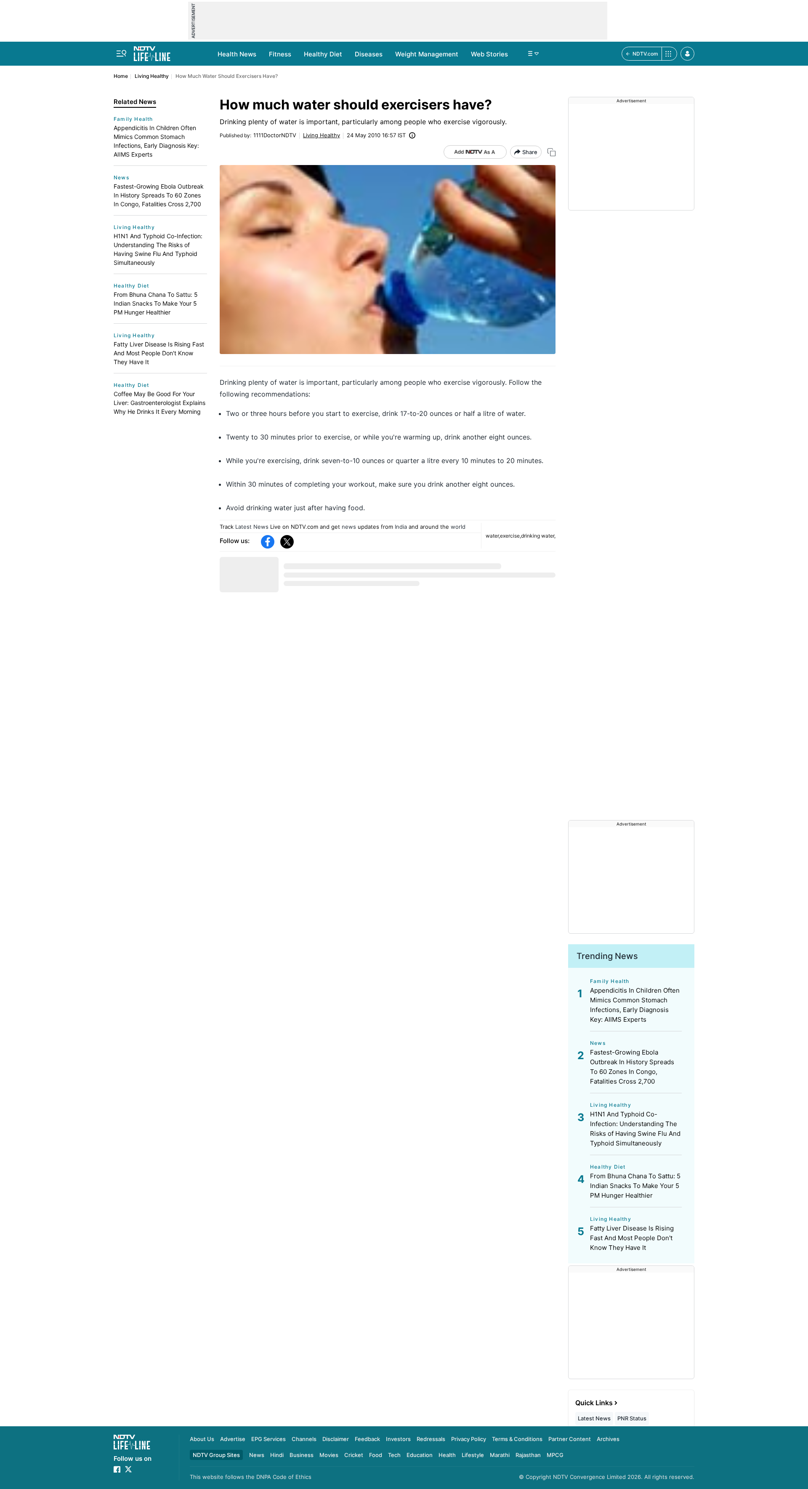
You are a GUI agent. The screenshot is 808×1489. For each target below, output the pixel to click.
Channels (304, 1439)
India (401, 526)
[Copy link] (552, 152)
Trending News (607, 956)
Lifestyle (473, 1455)
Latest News (251, 526)
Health (447, 1455)
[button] (687, 54)
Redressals (431, 1439)
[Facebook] (267, 542)
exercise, (510, 536)
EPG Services (268, 1439)
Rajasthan (528, 1455)
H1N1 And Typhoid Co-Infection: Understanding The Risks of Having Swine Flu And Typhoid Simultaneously (158, 249)
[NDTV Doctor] (152, 51)
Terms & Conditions (517, 1439)
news (349, 526)
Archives (608, 1439)
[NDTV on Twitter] (128, 1469)
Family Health (133, 119)
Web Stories (489, 54)
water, (493, 536)
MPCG (555, 1455)
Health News (237, 54)
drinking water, (538, 536)
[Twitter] (287, 542)
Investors (398, 1439)
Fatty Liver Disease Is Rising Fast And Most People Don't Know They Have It (159, 353)
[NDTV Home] (132, 1442)
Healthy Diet (323, 54)
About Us (202, 1439)
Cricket (353, 1455)
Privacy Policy (468, 1439)
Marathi (500, 1455)
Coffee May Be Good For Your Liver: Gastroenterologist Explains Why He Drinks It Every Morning (159, 402)
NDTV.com (645, 54)
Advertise (232, 1439)
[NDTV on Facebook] (117, 1469)
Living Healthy (152, 76)
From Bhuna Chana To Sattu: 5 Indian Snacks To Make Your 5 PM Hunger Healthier (156, 303)
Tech (394, 1455)
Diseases (369, 54)
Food (375, 1455)
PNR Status (631, 1418)
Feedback (367, 1439)
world (458, 526)
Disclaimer (335, 1439)
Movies (328, 1455)
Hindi (277, 1455)
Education (420, 1455)
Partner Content (569, 1439)
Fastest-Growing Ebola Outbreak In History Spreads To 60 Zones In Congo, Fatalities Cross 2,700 (159, 195)
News (121, 177)
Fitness (280, 54)
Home (121, 76)
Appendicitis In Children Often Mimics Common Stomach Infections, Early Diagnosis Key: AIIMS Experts (156, 141)
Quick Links (594, 1402)
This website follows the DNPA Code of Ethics (250, 1476)
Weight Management (426, 54)
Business (302, 1455)
